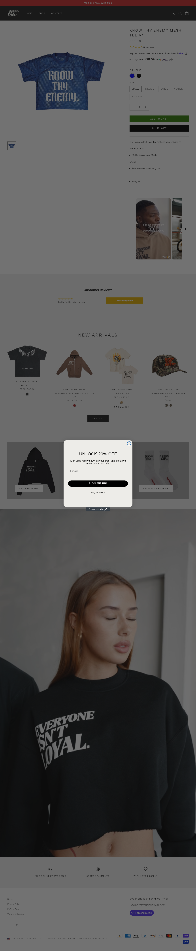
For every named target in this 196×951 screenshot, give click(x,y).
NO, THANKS (98, 493)
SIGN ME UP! (98, 483)
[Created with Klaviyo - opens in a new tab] (98, 509)
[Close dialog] (129, 443)
